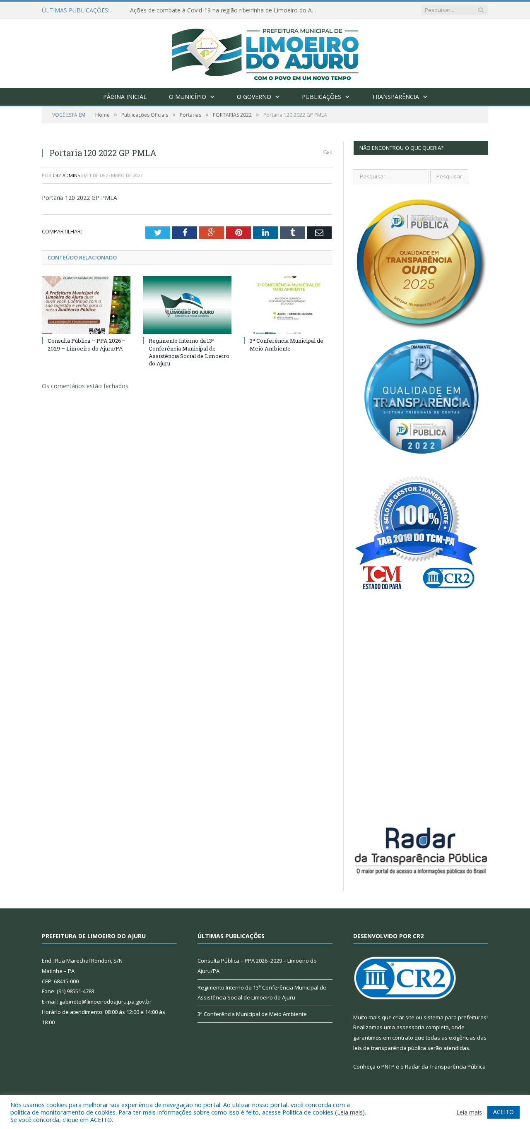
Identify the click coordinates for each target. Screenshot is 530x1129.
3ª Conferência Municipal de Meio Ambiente (286, 344)
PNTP (388, 1066)
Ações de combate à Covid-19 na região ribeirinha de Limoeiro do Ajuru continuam (225, 10)
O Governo (254, 97)
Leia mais (350, 1112)
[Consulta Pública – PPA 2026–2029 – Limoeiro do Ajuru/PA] (86, 305)
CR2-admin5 (66, 175)
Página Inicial (125, 97)
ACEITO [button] (503, 1112)
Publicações (321, 97)
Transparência (395, 97)
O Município (187, 97)
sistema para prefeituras (455, 1017)
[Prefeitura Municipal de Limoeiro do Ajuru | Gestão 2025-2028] (265, 51)
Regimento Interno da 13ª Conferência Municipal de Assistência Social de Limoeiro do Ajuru (189, 352)
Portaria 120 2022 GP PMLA (79, 198)
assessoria (410, 1027)
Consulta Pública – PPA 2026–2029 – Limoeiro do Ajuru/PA (86, 344)
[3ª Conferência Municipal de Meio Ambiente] (288, 305)
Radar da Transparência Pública (445, 1066)
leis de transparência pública (389, 1048)
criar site (403, 1017)
